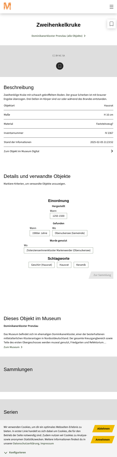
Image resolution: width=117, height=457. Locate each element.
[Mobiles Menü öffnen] (111, 7)
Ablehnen (103, 428)
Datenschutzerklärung (26, 443)
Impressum (47, 443)
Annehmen (103, 439)
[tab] (58, 452)
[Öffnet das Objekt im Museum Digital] (112, 151)
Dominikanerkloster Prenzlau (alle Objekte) (57, 36)
